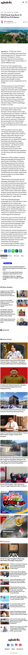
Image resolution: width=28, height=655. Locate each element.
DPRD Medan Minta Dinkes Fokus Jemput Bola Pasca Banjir (7, 320)
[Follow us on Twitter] (12, 645)
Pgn (12, 12)
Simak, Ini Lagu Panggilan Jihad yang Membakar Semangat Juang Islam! (12, 559)
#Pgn (22, 255)
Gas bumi (9, 12)
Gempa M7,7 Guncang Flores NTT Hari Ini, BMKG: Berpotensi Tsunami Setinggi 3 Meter (18, 598)
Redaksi (7, 649)
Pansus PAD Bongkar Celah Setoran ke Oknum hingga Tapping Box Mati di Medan (13, 485)
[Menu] (27, 2)
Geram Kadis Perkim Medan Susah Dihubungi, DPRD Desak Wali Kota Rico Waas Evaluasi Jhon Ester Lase (18, 574)
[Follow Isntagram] (16, 645)
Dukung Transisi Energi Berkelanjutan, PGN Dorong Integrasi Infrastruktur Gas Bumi (14, 268)
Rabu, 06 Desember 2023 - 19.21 (10, 22)
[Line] (13, 250)
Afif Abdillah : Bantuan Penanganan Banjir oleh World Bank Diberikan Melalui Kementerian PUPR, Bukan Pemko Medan (7, 313)
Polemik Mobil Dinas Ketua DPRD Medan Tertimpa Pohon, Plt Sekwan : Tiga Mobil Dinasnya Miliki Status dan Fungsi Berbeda (13, 362)
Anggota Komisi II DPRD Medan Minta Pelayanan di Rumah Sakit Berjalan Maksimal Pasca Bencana (7, 293)
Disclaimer (20, 649)
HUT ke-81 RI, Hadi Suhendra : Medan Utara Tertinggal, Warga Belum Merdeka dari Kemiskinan (18, 621)
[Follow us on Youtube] (20, 645)
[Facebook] (5, 250)
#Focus (10, 255)
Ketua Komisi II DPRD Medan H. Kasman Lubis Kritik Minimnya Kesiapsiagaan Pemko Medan (7, 303)
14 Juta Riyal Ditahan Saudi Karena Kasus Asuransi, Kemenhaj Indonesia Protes (13, 410)
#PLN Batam (4, 258)
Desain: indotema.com (14, 653)
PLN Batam (16, 12)
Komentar (26, 21)
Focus (5, 12)
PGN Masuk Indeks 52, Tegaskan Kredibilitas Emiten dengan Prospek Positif (13, 277)
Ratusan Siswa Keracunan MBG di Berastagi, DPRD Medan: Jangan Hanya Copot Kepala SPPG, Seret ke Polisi (18, 629)
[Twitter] (9, 250)
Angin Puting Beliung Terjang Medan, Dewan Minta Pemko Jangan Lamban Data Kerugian (14, 434)
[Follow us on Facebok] (8, 645)
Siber (13, 649)
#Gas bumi (16, 255)
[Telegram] (20, 250)
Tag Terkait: (4, 255)
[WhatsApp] (16, 250)
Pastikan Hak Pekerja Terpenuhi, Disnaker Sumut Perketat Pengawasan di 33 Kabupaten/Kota (13, 386)
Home (2, 12)
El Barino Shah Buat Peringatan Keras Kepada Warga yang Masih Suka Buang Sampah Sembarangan (18, 566)
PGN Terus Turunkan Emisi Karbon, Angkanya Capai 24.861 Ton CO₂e (13, 273)
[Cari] (23, 2)
